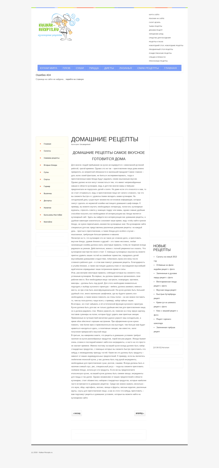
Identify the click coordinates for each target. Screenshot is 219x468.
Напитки (47, 208)
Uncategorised (85, 144)
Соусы (47, 179)
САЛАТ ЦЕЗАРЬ (154, 22)
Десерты (48, 201)
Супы (46, 172)
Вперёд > (140, 413)
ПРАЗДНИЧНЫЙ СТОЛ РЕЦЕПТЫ (161, 49)
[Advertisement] (109, 112)
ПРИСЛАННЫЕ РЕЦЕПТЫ (158, 61)
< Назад (76, 413)
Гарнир (47, 186)
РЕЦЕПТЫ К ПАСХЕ (156, 41)
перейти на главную (75, 79)
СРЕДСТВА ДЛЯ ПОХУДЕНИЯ (160, 38)
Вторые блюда (50, 165)
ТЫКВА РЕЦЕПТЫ (155, 26)
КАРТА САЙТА (154, 14)
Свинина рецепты (51, 158)
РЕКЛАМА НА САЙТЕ (156, 18)
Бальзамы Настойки (53, 215)
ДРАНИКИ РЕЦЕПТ (156, 30)
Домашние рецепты (104, 139)
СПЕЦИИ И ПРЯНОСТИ (157, 57)
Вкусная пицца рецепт (166, 290)
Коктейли (48, 222)
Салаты (47, 151)
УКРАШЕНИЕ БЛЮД (156, 34)
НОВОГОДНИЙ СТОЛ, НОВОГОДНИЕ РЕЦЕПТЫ (166, 45)
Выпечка (48, 193)
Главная (47, 144)
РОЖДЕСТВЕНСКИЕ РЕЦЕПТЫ (160, 53)
